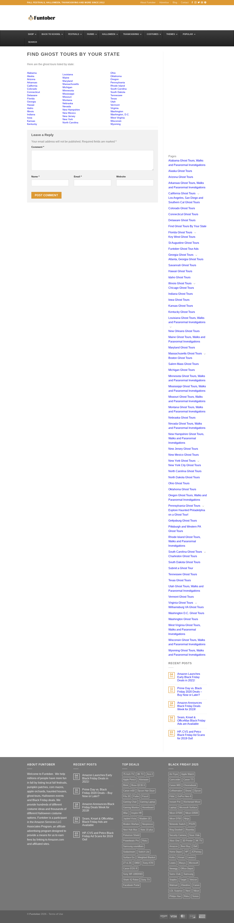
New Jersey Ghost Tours (183, 448)
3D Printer (188, 840)
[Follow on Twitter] (199, 2)
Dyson (197, 790)
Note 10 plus (147, 829)
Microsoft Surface (188, 807)
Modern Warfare (131, 824)
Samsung (188, 874)
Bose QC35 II (138, 785)
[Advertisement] (144, 17)
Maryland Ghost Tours (181, 347)
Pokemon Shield (131, 835)
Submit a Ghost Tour (180, 568)
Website (121, 176)
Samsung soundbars (133, 846)
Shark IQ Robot (131, 879)
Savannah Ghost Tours (182, 265)
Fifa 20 (126, 796)
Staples (173, 879)
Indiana (31, 114)
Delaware (32, 95)
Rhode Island (117, 85)
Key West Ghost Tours (181, 236)
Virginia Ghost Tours (180, 602)
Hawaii (30, 104)
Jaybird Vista (129, 818)
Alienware (144, 779)
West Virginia (117, 117)
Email (78, 176)
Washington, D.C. (119, 114)
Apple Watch (187, 774)
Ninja (186, 818)
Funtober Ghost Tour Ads (183, 248)
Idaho (30, 108)
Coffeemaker (175, 790)
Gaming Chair (130, 802)
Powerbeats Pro (131, 840)
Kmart (181, 857)
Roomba (190, 829)
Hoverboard (147, 807)
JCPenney (196, 851)
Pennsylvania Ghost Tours (184, 505)
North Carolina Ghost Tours (184, 471)
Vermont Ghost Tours (181, 596)
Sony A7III (148, 863)
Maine (66, 77)
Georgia (31, 101)
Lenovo (191, 857)
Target (183, 879)
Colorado (32, 88)
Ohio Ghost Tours (178, 483)
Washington (116, 111)
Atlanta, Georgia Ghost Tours (185, 259)
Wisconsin (115, 121)
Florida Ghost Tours (180, 232)
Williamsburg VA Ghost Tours (186, 607)
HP (186, 851)
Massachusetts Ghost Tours (185, 353)
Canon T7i (188, 779)
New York (68, 119)
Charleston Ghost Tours (182, 556)
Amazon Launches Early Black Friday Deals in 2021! (188, 677)
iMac (125, 813)
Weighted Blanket (146, 857)
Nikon (196, 890)
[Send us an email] (202, 2)
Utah (113, 101)
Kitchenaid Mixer (192, 802)
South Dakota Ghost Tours (184, 562)
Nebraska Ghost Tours (181, 417)
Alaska (30, 76)
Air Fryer (173, 774)
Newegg (173, 868)
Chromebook (190, 785)
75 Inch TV (128, 774)
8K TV (140, 774)
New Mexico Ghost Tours (183, 454)
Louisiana (68, 74)
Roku (144, 840)
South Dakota (117, 92)
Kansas (31, 121)
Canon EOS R (130, 868)
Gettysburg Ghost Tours (182, 520)
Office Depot (187, 868)
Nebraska (68, 103)
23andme (185, 885)
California (32, 85)
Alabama (32, 73)
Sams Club (174, 874)
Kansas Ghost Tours (180, 305)
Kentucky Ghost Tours (181, 311)
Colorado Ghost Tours (181, 208)
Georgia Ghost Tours (180, 254)
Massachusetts (71, 84)
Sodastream (129, 851)
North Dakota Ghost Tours (184, 477)
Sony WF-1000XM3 (133, 874)
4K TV (199, 840)
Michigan (67, 87)
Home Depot (175, 851)
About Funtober (148, 2)
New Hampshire (71, 109)
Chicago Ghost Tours (181, 287)
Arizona (31, 79)
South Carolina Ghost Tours (185, 551)
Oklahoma (116, 76)
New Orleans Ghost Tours (184, 331)
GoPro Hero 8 (184, 796)
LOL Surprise (175, 890)
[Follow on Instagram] (195, 2)
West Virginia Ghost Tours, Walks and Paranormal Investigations (184, 629)
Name (35, 176)
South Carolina (118, 88)
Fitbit (171, 796)
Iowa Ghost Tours (178, 299)
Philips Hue (175, 896)
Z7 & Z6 (127, 863)
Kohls (172, 857)
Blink (125, 785)
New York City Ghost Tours (184, 465)
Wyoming (115, 124)
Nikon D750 (175, 818)
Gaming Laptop (147, 802)
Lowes (172, 863)
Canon (196, 885)
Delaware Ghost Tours (181, 220)
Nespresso (147, 824)
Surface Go (128, 857)
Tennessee (116, 95)
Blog (175, 2)
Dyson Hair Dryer (146, 790)
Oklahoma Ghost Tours (182, 489)
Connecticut (33, 92)
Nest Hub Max (130, 829)
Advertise (164, 2)
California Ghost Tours (181, 193)
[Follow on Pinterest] (205, 2)
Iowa (29, 117)
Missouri (67, 96)
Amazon (173, 846)
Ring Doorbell (176, 829)
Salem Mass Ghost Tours (183, 363)
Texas (113, 98)
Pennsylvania (117, 82)
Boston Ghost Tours (180, 357)
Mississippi (68, 93)
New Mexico (69, 113)
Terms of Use (56, 914)
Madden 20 (144, 818)
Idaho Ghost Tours (179, 277)
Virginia (114, 108)
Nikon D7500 (175, 813)
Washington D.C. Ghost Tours (186, 613)
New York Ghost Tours (181, 460)
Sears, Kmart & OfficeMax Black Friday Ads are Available (191, 720)
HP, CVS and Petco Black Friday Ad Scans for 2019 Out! (191, 735)
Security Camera (177, 835)
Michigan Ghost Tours (181, 369)
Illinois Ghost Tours (180, 283)
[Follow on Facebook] (192, 2)
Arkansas (32, 82)
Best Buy (185, 846)
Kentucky (32, 124)
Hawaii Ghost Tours (180, 271)
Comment (37, 147)
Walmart (173, 885)
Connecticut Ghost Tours (183, 214)
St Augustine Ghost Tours (183, 242)
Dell (195, 846)
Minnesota (68, 90)
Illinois (30, 111)
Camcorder (174, 779)
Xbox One (174, 840)
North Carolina (70, 122)
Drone (188, 790)
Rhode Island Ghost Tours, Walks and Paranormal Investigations (184, 541)
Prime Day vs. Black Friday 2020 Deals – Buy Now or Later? (189, 691)
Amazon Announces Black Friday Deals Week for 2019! (189, 706)
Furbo (136, 796)
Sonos (195, 896)
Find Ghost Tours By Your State (187, 226)
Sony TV (145, 879)
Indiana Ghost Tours (180, 293)
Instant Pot (174, 802)
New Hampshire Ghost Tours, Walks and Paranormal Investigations (186, 438)
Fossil (145, 796)
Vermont (115, 104)
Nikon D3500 (191, 813)
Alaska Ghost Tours (180, 171)
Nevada (67, 106)
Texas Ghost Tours (179, 580)
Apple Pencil (129, 779)
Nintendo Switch (177, 824)
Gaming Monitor (131, 807)
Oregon (114, 79)
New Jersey (69, 116)
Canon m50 (128, 790)
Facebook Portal (131, 885)
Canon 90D (174, 785)
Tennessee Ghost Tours (182, 574)
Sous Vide (194, 835)
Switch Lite (143, 851)
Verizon (193, 879)
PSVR (192, 824)
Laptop (172, 807)
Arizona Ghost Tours (180, 177)
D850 (137, 863)
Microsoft (193, 863)
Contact (185, 2)
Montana (67, 100)
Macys (182, 863)
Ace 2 (150, 774)
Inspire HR (136, 813)
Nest (188, 890)
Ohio (113, 73)
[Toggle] (198, 194)
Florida (31, 98)
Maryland (68, 81)
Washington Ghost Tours (183, 619)
